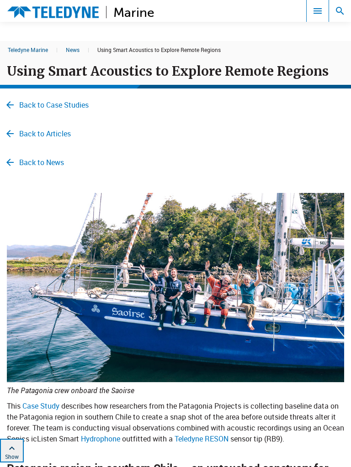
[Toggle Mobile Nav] (317, 11)
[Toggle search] (340, 11)
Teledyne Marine (28, 49)
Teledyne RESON (202, 439)
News (73, 49)
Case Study (40, 406)
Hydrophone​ (100, 439)
